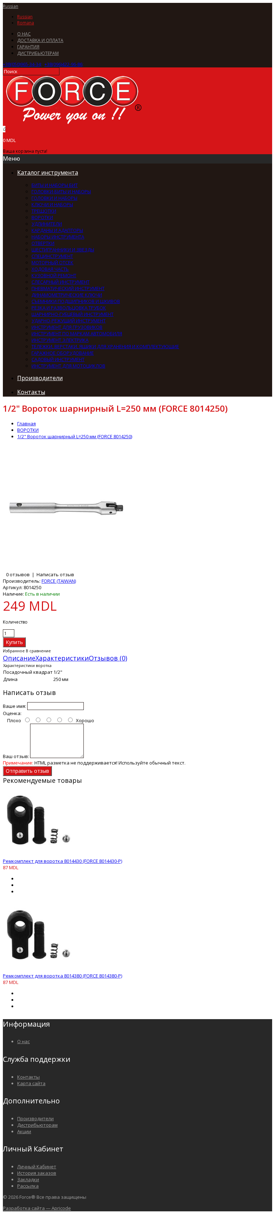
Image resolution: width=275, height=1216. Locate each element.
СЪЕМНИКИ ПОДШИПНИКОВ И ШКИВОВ (76, 301)
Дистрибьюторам (37, 1125)
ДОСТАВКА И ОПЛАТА (40, 40)
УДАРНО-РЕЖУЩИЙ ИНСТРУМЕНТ (69, 320)
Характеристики (62, 658)
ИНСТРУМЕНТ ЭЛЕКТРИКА (60, 340)
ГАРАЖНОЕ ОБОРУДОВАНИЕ (63, 353)
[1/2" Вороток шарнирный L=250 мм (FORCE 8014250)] (65, 568)
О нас (23, 1041)
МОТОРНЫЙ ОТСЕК (52, 262)
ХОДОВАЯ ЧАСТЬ (50, 269)
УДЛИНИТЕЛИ (47, 224)
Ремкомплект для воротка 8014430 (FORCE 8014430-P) (62, 861)
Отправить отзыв (27, 770)
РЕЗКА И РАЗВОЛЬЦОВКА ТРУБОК (69, 307)
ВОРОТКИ (42, 217)
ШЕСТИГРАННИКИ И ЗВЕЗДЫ (63, 249)
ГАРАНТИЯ (28, 47)
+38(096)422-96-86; (63, 64)
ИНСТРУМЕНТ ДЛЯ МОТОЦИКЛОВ (68, 366)
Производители (35, 1118)
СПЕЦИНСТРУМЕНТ (52, 256)
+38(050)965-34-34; (22, 64)
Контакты (28, 1077)
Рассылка (28, 1186)
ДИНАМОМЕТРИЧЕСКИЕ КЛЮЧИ (67, 295)
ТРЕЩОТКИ (44, 211)
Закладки (28, 1179)
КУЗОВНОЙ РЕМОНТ (54, 275)
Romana (25, 23)
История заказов (36, 1173)
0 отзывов (18, 574)
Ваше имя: (14, 706)
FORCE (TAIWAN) (59, 581)
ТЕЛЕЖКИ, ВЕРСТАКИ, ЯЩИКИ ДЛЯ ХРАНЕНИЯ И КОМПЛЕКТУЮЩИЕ (105, 346)
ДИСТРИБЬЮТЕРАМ (38, 53)
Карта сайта (31, 1083)
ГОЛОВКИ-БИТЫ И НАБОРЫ (61, 191)
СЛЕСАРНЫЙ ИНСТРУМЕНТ (61, 282)
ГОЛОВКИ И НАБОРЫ (54, 198)
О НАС (24, 34)
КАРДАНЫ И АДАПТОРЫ (57, 230)
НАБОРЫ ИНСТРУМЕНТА (58, 236)
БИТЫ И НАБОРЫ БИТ (55, 185)
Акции (24, 1131)
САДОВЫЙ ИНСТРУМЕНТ (58, 359)
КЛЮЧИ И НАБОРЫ (52, 204)
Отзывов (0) (108, 658)
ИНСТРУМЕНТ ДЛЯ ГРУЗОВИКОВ (67, 327)
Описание (19, 658)
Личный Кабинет (36, 1166)
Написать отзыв (55, 574)
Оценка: (12, 713)
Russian (10, 6)
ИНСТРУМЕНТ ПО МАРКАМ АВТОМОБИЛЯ (77, 333)
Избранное (14, 650)
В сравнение (38, 650)
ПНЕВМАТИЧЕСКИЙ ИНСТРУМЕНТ (68, 288)
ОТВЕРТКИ (43, 243)
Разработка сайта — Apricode (37, 1208)
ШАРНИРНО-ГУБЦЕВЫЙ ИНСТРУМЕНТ (73, 314)
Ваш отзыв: (16, 756)
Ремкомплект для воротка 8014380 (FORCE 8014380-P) (62, 976)
